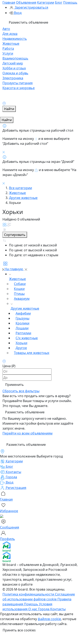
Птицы (19, 293)
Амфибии (23, 313)
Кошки (19, 288)
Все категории (20, 188)
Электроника (12, 78)
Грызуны (22, 318)
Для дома (9, 33)
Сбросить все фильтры (20, 391)
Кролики (22, 323)
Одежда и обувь (15, 73)
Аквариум (22, 298)
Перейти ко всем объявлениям (27, 433)
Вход (17, 12)
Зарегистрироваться (31, 7)
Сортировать (14, 234)
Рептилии (23, 333)
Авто (6, 28)
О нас (33, 609)
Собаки (20, 284)
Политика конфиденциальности (28, 594)
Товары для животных (31, 353)
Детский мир (12, 63)
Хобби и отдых (14, 68)
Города (44, 609)
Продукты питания (17, 83)
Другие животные (23, 197)
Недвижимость (14, 38)
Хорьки (21, 343)
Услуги (7, 53)
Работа (8, 48)
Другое (21, 348)
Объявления (26, 2)
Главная (8, 2)
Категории (45, 2)
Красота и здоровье (18, 88)
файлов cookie (49, 619)
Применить (14, 384)
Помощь (70, 2)
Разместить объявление (28, 22)
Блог (58, 2)
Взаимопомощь (15, 58)
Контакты (58, 609)
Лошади (22, 328)
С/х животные (27, 338)
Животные (10, 43)
